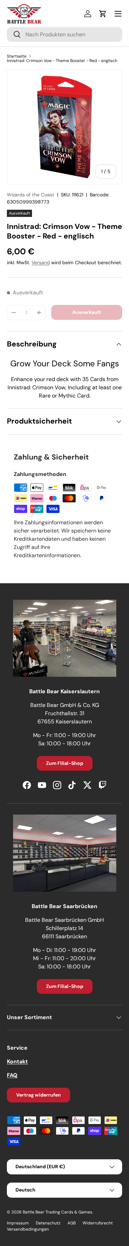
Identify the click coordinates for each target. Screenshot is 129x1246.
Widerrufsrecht (98, 1223)
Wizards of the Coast (30, 195)
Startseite (16, 56)
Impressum (18, 1223)
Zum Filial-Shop (64, 763)
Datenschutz (48, 1223)
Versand (41, 262)
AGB (71, 1223)
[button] (102, 13)
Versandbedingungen (28, 1229)
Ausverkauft (86, 312)
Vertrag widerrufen (38, 1095)
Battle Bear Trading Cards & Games (57, 1212)
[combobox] (64, 34)
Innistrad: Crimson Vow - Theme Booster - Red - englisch (62, 61)
